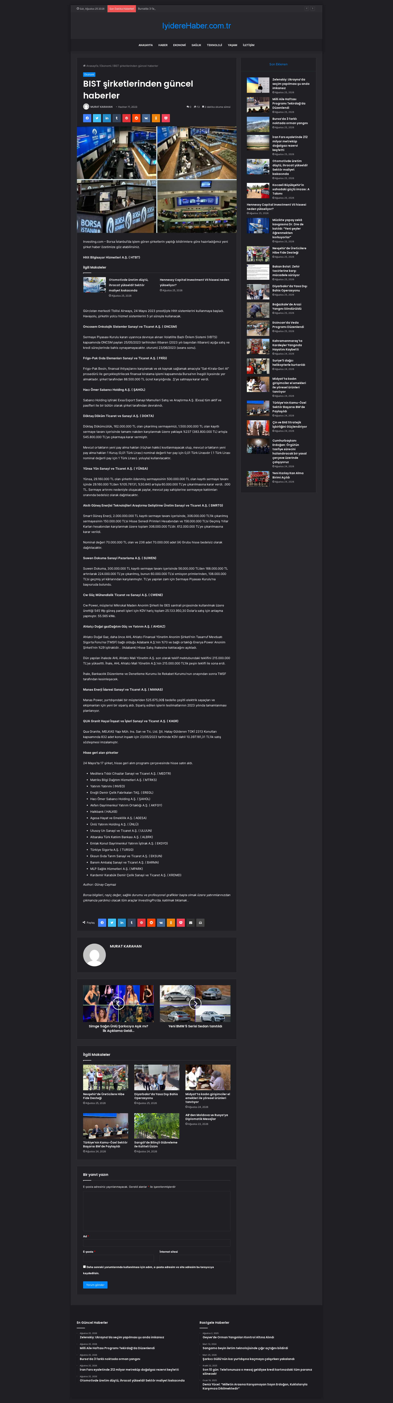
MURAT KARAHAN (101, 106)
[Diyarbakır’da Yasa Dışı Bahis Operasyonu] (156, 1077)
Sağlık (196, 45)
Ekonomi (179, 45)
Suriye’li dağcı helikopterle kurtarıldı (288, 362)
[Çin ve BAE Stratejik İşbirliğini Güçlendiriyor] (258, 428)
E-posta (89, 1251)
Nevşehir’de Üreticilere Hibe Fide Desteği (103, 1096)
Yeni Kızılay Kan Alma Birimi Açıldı (288, 475)
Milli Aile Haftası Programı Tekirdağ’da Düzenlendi (288, 103)
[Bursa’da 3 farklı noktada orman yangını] (258, 124)
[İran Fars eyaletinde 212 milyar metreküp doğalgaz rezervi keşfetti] (258, 142)
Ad (86, 1236)
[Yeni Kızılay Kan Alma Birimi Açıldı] (258, 478)
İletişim (248, 45)
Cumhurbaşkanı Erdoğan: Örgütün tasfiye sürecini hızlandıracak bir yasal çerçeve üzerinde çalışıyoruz (289, 451)
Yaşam (232, 45)
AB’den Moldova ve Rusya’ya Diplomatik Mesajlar (206, 1117)
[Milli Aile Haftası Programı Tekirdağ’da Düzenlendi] (258, 104)
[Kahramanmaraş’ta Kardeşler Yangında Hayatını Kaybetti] (258, 346)
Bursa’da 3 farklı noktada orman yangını (162, 8)
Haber (162, 45)
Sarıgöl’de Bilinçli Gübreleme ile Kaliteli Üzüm (155, 1144)
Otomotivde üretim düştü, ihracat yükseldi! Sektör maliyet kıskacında (128, 285)
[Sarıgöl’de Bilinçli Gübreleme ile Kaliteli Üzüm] (156, 1126)
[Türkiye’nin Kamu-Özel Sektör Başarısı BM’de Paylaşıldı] (105, 1126)
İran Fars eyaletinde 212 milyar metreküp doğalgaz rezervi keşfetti (290, 143)
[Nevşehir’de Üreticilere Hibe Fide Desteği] (105, 1077)
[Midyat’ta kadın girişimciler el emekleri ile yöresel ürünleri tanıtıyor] (207, 1077)
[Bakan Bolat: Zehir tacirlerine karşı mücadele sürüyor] (258, 272)
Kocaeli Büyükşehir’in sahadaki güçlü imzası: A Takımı (290, 189)
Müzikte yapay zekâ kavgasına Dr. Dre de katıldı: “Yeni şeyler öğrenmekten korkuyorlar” (288, 228)
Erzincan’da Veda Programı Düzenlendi (288, 325)
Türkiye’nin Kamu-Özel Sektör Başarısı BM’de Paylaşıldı (105, 1144)
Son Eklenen (278, 64)
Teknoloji (214, 45)
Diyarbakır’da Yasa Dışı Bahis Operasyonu (156, 1096)
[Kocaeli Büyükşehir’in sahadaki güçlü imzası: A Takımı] (258, 190)
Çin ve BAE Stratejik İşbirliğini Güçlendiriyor (289, 424)
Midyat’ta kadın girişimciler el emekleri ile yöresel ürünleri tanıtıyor (207, 1098)
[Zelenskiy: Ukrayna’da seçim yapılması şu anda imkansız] (258, 85)
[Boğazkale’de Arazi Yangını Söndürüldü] (258, 310)
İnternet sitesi (169, 1251)
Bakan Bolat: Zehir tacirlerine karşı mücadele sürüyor (286, 270)
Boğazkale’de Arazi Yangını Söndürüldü (287, 306)
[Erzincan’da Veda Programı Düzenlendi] (258, 328)
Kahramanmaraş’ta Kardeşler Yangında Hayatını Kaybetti (287, 345)
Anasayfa (146, 45)
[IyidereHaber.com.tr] (196, 26)
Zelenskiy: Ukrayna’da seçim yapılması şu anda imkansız (290, 83)
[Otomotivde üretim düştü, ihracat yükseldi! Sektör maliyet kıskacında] (94, 284)
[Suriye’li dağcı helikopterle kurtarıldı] (258, 366)
